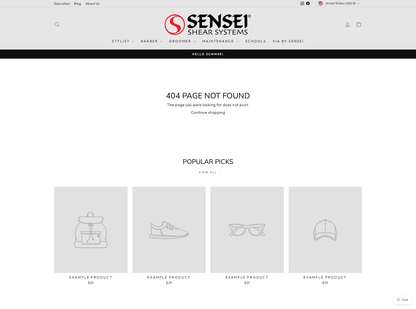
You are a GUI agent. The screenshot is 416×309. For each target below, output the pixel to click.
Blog (77, 4)
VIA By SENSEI (288, 41)
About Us (93, 4)
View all (208, 172)
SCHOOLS (255, 41)
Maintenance (218, 41)
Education (62, 4)
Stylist (121, 41)
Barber (150, 41)
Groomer (181, 41)
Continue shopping (208, 112)
